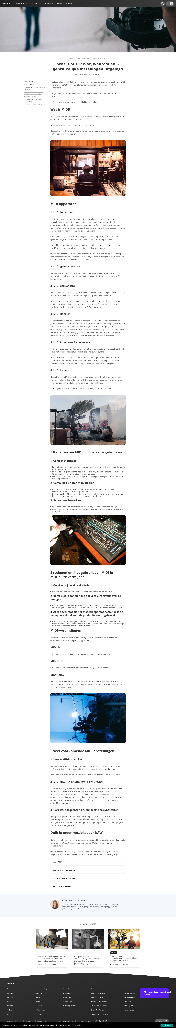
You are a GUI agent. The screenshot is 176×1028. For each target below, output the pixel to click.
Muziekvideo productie (82, 74)
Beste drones (67, 997)
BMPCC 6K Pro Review (99, 1002)
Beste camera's (68, 993)
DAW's (94, 843)
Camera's (10, 993)
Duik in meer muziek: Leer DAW (34, 104)
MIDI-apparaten (29, 84)
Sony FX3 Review (97, 997)
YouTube (114, 952)
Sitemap (58, 1021)
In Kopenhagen (40, 1010)
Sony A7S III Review (98, 993)
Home (71, 58)
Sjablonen (127, 1002)
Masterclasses (129, 1010)
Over (45, 1021)
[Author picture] (55, 904)
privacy (39, 1021)
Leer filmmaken (129, 993)
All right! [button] (167, 1025)
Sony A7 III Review (97, 1010)
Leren (78, 58)
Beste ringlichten (69, 1006)
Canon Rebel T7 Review (99, 1014)
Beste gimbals (68, 1002)
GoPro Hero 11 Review (99, 1006)
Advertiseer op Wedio (84, 1021)
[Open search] (162, 3)
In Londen (38, 1006)
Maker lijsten (128, 1006)
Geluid (9, 1010)
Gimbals (10, 1006)
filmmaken (94, 854)
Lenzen (10, 997)
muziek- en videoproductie (75, 854)
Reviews (59, 3)
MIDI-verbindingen (30, 96)
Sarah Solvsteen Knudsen (73, 901)
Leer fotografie (129, 997)
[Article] (52, 939)
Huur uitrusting (36, 3)
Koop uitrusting (21, 3)
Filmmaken (86, 58)
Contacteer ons (68, 1021)
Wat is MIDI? (28, 82)
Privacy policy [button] (76, 1025)
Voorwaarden (29, 1021)
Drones (10, 1002)
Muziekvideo (97, 58)
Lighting (10, 1014)
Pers (51, 1021)
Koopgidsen (49, 3)
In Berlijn (38, 1014)
